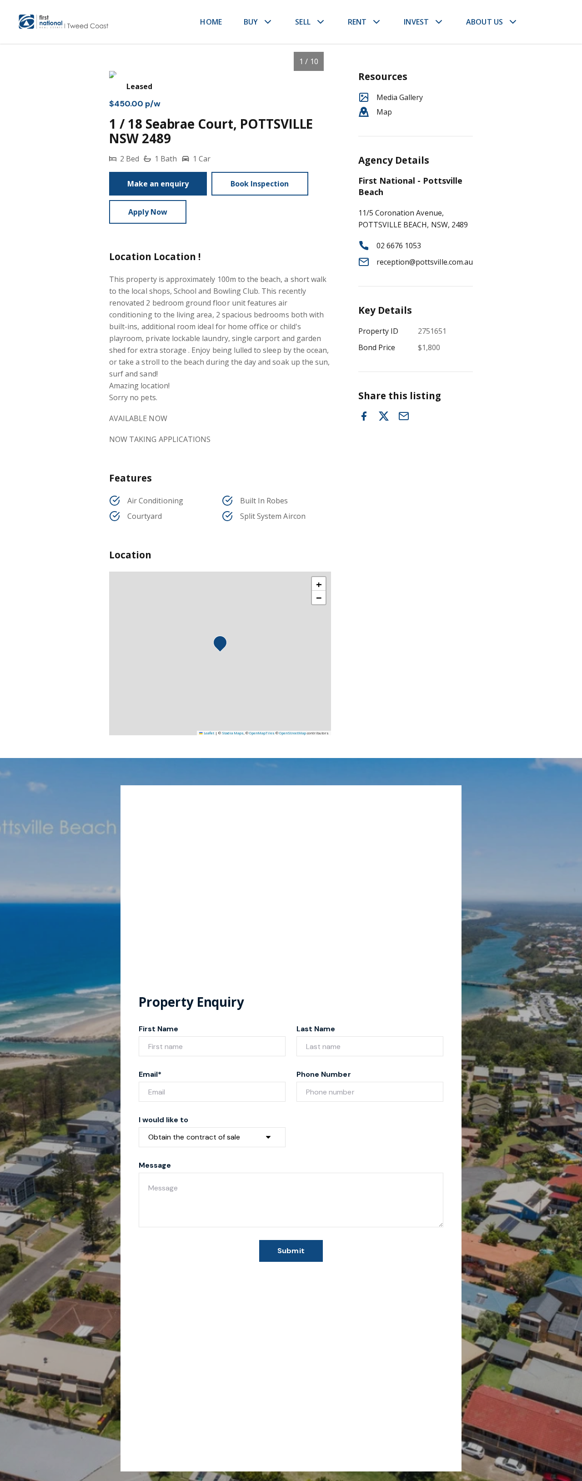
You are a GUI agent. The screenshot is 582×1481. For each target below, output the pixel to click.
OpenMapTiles (262, 733)
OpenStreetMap (292, 733)
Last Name (315, 1029)
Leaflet (208, 733)
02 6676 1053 (398, 246)
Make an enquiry (158, 184)
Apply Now (147, 212)
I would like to (163, 1120)
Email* (150, 1074)
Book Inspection (260, 184)
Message (155, 1165)
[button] (223, 645)
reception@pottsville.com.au (424, 262)
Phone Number (323, 1074)
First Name (159, 1029)
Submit (290, 1250)
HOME (211, 22)
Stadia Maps (233, 733)
